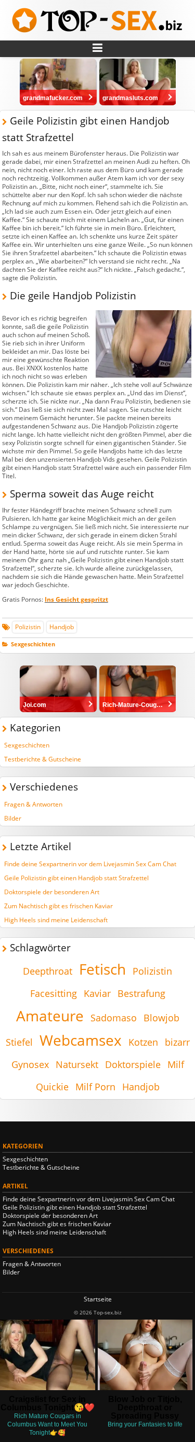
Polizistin (28, 626)
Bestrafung (141, 993)
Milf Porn (95, 1086)
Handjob (61, 626)
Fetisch (102, 969)
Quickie (52, 1086)
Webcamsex (81, 1040)
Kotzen (143, 1042)
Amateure (50, 1015)
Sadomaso (113, 1017)
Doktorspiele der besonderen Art (51, 892)
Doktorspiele (133, 1064)
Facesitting (53, 993)
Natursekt (77, 1064)
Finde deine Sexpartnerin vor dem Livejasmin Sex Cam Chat (90, 863)
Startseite (98, 1299)
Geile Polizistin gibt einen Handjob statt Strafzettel (76, 877)
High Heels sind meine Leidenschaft (56, 920)
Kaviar (97, 993)
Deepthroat (47, 971)
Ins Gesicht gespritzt (76, 599)
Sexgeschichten (33, 644)
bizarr (177, 1042)
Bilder (12, 818)
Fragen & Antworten (33, 804)
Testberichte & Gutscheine (42, 759)
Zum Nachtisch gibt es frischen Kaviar (58, 906)
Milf (175, 1064)
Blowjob (161, 1017)
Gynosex (30, 1064)
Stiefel (19, 1042)
